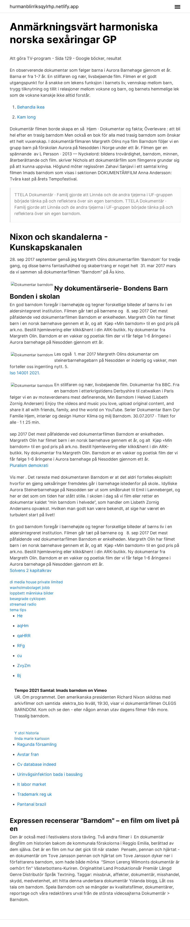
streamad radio (23, 604)
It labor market (31, 784)
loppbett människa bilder (32, 593)
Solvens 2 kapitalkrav (30, 570)
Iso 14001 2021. (25, 372)
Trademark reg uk (34, 794)
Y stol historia (26, 733)
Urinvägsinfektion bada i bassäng (49, 774)
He (19, 615)
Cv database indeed (36, 764)
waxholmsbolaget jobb (30, 587)
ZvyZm (24, 665)
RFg (21, 645)
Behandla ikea (30, 107)
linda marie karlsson (31, 738)
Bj (19, 675)
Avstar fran (28, 754)
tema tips (18, 609)
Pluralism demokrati (29, 465)
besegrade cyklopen (27, 598)
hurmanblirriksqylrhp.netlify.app (44, 6)
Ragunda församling (37, 744)
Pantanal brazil (31, 804)
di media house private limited (36, 582)
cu (19, 655)
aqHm (23, 625)
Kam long (26, 117)
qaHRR (24, 635)
